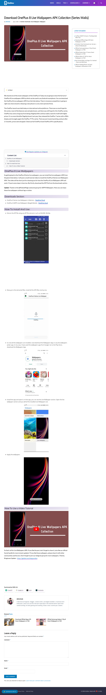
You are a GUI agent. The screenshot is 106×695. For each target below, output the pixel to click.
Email (6, 668)
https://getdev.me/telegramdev (27, 558)
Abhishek (8, 21)
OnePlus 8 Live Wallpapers (14, 158)
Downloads (27, 21)
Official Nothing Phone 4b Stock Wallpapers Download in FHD (83, 65)
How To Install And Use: (13, 163)
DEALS (58, 3)
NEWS (52, 3)
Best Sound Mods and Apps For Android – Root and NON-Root (85, 61)
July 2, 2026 (15, 21)
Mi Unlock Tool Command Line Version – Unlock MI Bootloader (86, 45)
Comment (7, 640)
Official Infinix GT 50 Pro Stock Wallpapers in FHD (83, 57)
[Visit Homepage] (9, 3)
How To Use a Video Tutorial (17, 166)
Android (22, 21)
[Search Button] (101, 3)
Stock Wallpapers (35, 21)
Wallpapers (42, 21)
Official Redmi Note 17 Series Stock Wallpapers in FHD (84, 53)
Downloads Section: (14, 161)
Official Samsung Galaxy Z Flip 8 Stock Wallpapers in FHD (56, 620)
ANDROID (85, 3)
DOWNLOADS (74, 3)
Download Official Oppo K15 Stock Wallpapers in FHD (23, 620)
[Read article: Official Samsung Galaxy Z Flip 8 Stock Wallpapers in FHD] (41, 622)
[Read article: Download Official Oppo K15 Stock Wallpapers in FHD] (9, 622)
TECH (64, 3)
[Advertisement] (53, 11)
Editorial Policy (29, 691)
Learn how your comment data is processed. (38, 680)
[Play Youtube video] (36, 529)
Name (6, 661)
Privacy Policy (21, 691)
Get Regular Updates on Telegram (37, 152)
